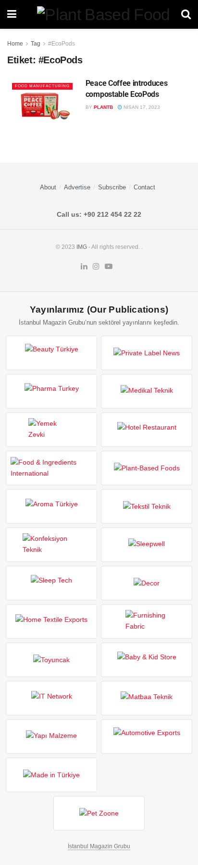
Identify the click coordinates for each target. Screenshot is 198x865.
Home (15, 43)
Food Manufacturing (42, 86)
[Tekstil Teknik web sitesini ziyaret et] (146, 506)
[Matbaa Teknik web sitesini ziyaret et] (146, 698)
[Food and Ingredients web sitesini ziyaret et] (51, 468)
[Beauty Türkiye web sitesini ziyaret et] (51, 353)
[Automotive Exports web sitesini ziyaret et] (146, 736)
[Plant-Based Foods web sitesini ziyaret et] (146, 468)
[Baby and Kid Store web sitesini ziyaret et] (146, 660)
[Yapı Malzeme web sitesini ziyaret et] (51, 736)
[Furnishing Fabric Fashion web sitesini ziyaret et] (146, 621)
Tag (35, 43)
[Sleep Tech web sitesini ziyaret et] (51, 583)
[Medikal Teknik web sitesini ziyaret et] (146, 391)
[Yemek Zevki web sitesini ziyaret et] (51, 429)
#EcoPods (61, 43)
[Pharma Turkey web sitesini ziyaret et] (51, 391)
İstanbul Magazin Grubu (99, 846)
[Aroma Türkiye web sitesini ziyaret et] (51, 506)
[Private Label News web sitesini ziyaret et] (146, 353)
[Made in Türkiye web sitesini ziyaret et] (51, 775)
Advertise (77, 187)
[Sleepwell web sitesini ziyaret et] (146, 544)
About (48, 187)
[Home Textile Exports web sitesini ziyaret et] (51, 621)
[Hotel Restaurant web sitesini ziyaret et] (146, 429)
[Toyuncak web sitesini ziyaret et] (51, 660)
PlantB (103, 107)
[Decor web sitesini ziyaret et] (146, 583)
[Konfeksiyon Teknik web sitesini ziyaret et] (51, 544)
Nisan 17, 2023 (141, 107)
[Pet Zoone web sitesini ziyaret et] (99, 813)
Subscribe (112, 187)
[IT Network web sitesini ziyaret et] (51, 698)
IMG (81, 247)
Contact (144, 187)
